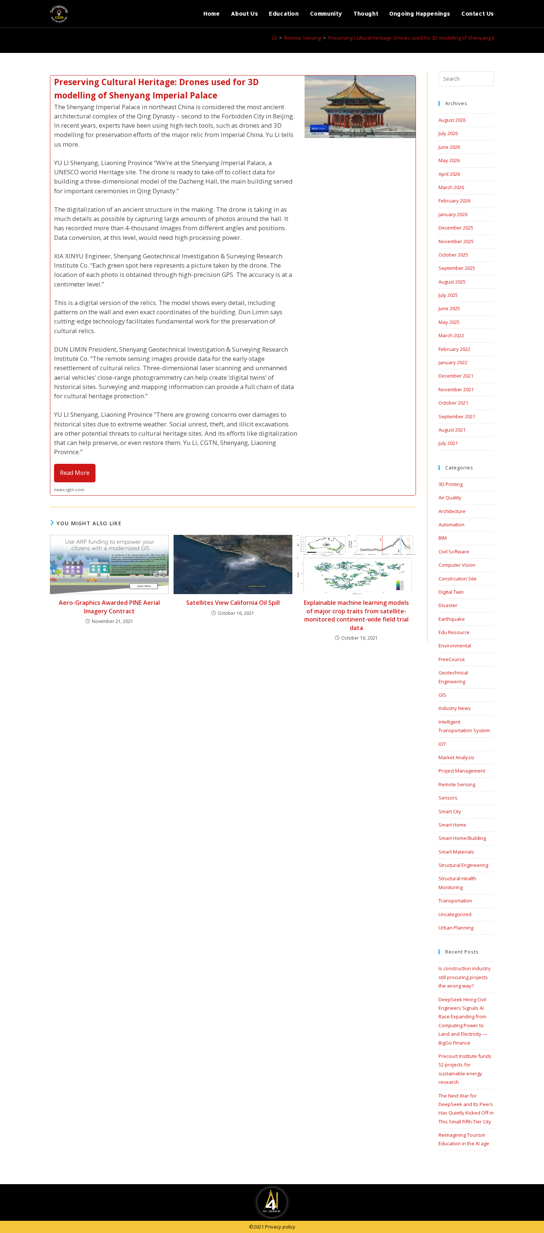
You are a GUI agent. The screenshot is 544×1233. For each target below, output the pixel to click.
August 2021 (452, 429)
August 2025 (452, 281)
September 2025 (457, 268)
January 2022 (453, 362)
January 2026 (453, 214)
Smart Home (452, 824)
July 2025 (448, 295)
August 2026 (452, 120)
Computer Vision (457, 565)
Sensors (448, 797)
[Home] (274, 37)
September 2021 (457, 416)
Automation (451, 524)
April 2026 (449, 174)
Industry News (455, 708)
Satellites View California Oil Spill (233, 603)
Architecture (452, 511)
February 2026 (454, 200)
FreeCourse (452, 659)
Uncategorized (455, 914)
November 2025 (456, 241)
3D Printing (451, 484)
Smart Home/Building (462, 838)
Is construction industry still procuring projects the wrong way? (465, 977)
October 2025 (453, 254)
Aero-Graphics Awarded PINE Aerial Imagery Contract (109, 607)
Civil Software (454, 551)
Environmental (455, 645)
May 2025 (449, 322)
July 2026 (448, 133)
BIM (443, 538)
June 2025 (449, 308)
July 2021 (448, 443)
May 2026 (449, 160)
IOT (442, 744)
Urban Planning (456, 927)
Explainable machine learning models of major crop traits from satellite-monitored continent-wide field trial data (356, 615)
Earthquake (452, 619)
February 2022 (454, 349)
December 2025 (456, 227)
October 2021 (453, 402)
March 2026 (451, 187)
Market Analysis (456, 757)
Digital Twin (451, 592)
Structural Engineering (463, 865)
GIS (442, 694)
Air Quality (450, 497)
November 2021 (456, 389)
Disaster (448, 605)
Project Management (462, 770)
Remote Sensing (457, 784)
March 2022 (451, 335)
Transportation (455, 900)
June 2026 (449, 147)
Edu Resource (454, 632)
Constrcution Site (458, 578)
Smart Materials (456, 851)
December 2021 (456, 375)
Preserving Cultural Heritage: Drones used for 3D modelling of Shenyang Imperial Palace (427, 37)
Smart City (450, 811)
